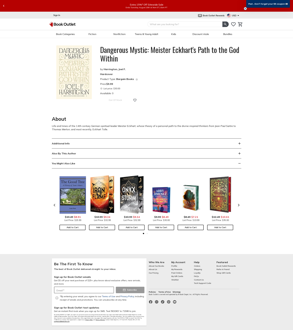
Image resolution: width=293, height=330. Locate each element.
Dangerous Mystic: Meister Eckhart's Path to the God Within (169, 54)
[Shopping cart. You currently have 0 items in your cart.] (240, 24)
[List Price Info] (101, 88)
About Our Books (156, 266)
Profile (174, 266)
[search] (225, 24)
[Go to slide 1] (143, 233)
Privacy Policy (89, 319)
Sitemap (177, 292)
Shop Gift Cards (224, 273)
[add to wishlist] (135, 100)
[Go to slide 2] (147, 233)
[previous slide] (3, 6)
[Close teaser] (245, 8)
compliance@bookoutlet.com (62, 321)
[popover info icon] (137, 79)
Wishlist (175, 280)
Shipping (198, 269)
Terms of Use (164, 292)
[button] (268, 4)
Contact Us (199, 280)
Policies (152, 292)
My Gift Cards (177, 276)
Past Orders (176, 273)
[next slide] (237, 205)
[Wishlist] (233, 24)
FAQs (196, 276)
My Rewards (176, 269)
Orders (197, 266)
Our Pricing (153, 273)
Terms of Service (100, 319)
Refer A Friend (223, 269)
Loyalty (197, 273)
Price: (106, 83)
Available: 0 (107, 93)
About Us (153, 269)
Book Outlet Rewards (226, 266)
